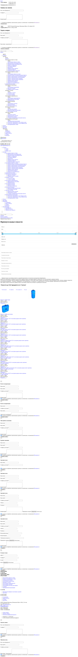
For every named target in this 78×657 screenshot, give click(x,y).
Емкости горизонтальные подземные (15, 79)
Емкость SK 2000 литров (5, 347)
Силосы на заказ (11, 93)
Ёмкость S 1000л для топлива (6, 314)
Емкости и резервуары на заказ (9, 578)
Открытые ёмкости (12, 69)
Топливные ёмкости (12, 66)
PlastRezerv (4, 606)
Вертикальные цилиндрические (14, 63)
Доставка (5, 127)
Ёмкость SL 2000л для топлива (6, 368)
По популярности (19, 289)
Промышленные (11, 100)
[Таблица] (75, 289)
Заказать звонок (6, 613)
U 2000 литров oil (4, 374)
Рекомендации (4, 289)
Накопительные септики (13, 115)
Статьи (6, 148)
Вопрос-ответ (8, 150)
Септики (5, 586)
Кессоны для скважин (12, 109)
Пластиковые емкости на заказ (14, 74)
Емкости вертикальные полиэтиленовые (16, 77)
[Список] (71, 289)
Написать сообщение (5, 48)
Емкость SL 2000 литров (5, 358)
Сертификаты (8, 207)
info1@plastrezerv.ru (7, 604)
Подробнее (2, 303)
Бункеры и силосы (12, 92)
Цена (2, 229)
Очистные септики (12, 114)
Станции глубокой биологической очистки (17, 117)
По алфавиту (11, 289)
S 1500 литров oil (4, 330)
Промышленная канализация (14, 121)
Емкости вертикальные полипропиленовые (17, 76)
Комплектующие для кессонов (14, 110)
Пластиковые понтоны (12, 103)
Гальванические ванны (10, 83)
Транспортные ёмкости (12, 81)
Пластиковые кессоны (12, 111)
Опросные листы (8, 208)
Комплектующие (11, 104)
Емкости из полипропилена (13, 82)
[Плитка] (66, 289)
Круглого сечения (11, 88)
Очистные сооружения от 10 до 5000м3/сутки (17, 123)
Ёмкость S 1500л (3, 325)
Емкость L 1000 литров (5, 299)
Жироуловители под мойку (13, 99)
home (1, 1)
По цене (25, 289)
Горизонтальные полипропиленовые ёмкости (17, 75)
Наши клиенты (8, 133)
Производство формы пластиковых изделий (12, 591)
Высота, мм (3, 241)
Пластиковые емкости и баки (14, 62)
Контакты (5, 126)
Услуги (4, 125)
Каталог (7, 58)
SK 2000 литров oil (4, 363)
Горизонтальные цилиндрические (15, 64)
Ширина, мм (3, 239)
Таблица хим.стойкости (10, 210)
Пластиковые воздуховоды (13, 87)
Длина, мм (3, 236)
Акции (6, 149)
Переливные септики (12, 116)
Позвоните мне (3, 23)
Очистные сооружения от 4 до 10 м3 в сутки (17, 122)
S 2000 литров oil (4, 352)
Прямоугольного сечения (13, 89)
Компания (7, 131)
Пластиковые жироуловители (14, 98)
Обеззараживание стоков (13, 124)
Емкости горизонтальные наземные (15, 78)
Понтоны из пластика (12, 105)
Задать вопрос (6, 612)
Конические (10, 67)
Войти (1, 52)
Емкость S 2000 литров (5, 341)
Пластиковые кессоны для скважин (10, 585)
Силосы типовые (11, 94)
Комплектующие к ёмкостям (14, 70)
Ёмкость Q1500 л (4, 319)
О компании (7, 132)
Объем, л (2, 226)
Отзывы (7, 134)
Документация (6, 206)
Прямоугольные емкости (13, 68)
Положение (36, 22)
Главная (4, 55)
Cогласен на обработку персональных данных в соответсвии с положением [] (20, 22)
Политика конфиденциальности (9, 614)
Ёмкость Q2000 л (4, 336)
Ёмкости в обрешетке (12, 65)
